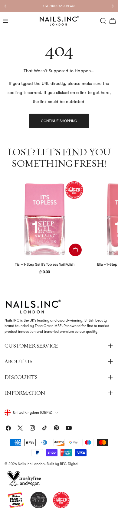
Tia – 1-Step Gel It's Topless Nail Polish (44, 264)
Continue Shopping (59, 120)
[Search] (103, 20)
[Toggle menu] (5, 20)
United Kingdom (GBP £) (32, 412)
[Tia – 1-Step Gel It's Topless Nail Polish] (45, 219)
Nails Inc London (31, 464)
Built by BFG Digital (62, 464)
